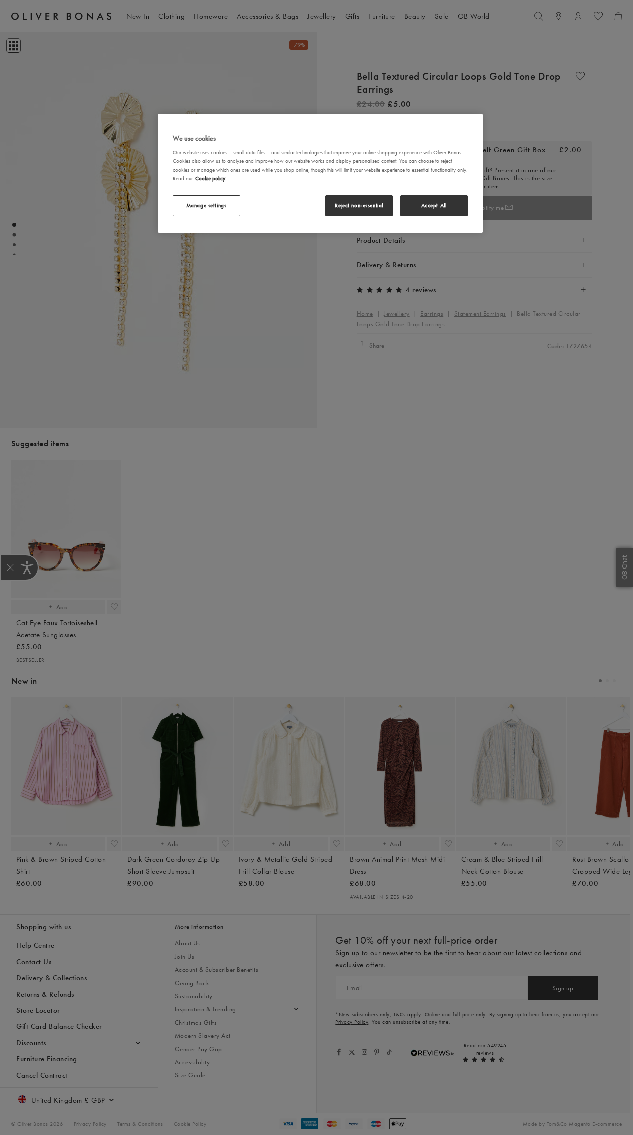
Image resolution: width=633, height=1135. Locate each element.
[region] (320, 173)
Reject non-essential (359, 205)
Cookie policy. (211, 178)
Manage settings (206, 205)
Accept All (434, 205)
